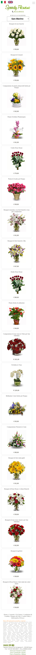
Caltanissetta (16, 625)
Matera (9, 632)
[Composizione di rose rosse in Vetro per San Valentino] (16, 346)
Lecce (30, 630)
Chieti (22, 626)
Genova (21, 628)
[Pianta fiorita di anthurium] (16, 315)
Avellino (23, 623)
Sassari (25, 638)
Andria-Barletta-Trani (23, 622)
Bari (26, 623)
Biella (16, 624)
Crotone (10, 627)
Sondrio (13, 639)
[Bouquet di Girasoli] (16, 67)
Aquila (4, 623)
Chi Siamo (18, 614)
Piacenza (13, 635)
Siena (4, 639)
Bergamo (11, 624)
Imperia (5, 630)
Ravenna (13, 636)
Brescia (30, 624)
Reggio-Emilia (28, 636)
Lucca (16, 631)
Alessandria (11, 622)
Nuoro (18, 633)
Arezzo (8, 623)
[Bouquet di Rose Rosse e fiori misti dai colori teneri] (16, 594)
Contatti (11, 614)
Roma (12, 638)
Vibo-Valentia (28, 641)
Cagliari (10, 625)
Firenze (30, 627)
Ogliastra (22, 633)
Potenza (30, 635)
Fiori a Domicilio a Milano (18, 654)
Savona (30, 638)
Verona (22, 641)
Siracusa (8, 639)
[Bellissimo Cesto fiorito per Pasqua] (16, 408)
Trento (9, 640)
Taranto (18, 639)
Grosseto (30, 628)
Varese (25, 640)
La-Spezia (21, 630)
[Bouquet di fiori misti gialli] (16, 470)
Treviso (13, 640)
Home (6, 614)
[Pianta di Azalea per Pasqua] (16, 191)
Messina (25, 632)
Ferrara (25, 627)
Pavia (22, 634)
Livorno (9, 631)
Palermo (14, 634)
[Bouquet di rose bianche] (16, 36)
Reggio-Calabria (20, 636)
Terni (26, 639)
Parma (18, 634)
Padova (9, 634)
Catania (13, 626)
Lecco (4, 631)
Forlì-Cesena (10, 628)
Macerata (21, 631)
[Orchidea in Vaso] (16, 377)
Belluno (30, 623)
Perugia (26, 634)
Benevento (5, 624)
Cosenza (30, 626)
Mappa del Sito (15, 616)
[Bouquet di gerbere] (16, 563)
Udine (21, 640)
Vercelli (16, 641)
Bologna (20, 624)
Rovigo (16, 638)
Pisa (17, 635)
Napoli (9, 633)
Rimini (8, 638)
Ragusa (8, 636)
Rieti (4, 638)
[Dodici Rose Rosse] (16, 284)
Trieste (17, 640)
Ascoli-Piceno (14, 623)
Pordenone (25, 635)
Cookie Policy (26, 616)
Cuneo (14, 627)
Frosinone (16, 628)
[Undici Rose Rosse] (16, 160)
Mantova (26, 631)
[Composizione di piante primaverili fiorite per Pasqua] (16, 98)
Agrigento (5, 622)
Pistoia (20, 635)
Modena (5, 633)
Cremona (5, 627)
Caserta (9, 626)
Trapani (5, 640)
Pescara (9, 635)
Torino (30, 639)
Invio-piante (11, 630)
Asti (19, 623)
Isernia (16, 630)
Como (26, 626)
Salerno (21, 638)
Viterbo (9, 642)
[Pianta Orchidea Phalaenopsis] (16, 129)
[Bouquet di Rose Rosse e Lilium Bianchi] (16, 501)
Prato (4, 636)
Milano (30, 632)
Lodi (13, 631)
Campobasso (23, 625)
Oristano (5, 634)
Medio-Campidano (17, 632)
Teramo (22, 639)
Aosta (30, 622)
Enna (18, 627)
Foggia (4, 628)
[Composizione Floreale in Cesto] (16, 439)
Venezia (30, 640)
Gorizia (25, 628)
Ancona (16, 622)
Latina (26, 630)
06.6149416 (18, 12)
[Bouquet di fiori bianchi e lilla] (16, 253)
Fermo (21, 627)
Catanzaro (18, 626)
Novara (13, 633)
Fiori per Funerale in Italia (18, 650)
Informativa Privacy (17, 618)
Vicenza (5, 642)
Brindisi (5, 625)
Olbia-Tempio (29, 633)
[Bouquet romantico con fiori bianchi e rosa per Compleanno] (16, 222)
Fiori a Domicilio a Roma (18, 652)
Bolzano (25, 624)
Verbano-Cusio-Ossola (8, 641)
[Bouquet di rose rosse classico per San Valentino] (16, 532)
